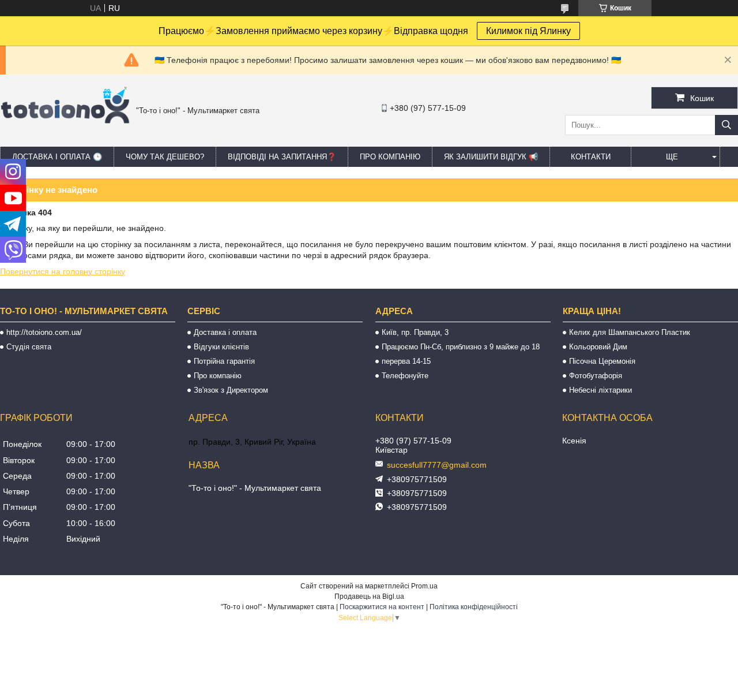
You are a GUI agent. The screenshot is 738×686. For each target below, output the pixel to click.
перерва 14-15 (406, 361)
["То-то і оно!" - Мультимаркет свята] (65, 138)
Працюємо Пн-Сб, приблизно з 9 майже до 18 (461, 346)
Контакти (591, 156)
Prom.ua (424, 586)
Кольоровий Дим (598, 346)
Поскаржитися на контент (382, 607)
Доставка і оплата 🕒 (57, 156)
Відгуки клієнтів (221, 346)
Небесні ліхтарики (600, 390)
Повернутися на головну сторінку (62, 271)
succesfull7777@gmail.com (437, 464)
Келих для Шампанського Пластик (629, 332)
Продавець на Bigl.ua (369, 596)
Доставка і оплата (225, 332)
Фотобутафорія (595, 375)
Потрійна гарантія (224, 361)
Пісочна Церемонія (602, 361)
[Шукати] (726, 125)
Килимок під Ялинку (528, 31)
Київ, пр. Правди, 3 (415, 332)
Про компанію (390, 156)
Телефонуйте (405, 375)
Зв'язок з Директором (231, 390)
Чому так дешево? (165, 156)
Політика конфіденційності (474, 607)
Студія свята (28, 346)
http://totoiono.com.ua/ (44, 332)
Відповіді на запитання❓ (282, 156)
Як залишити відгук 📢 (491, 156)
